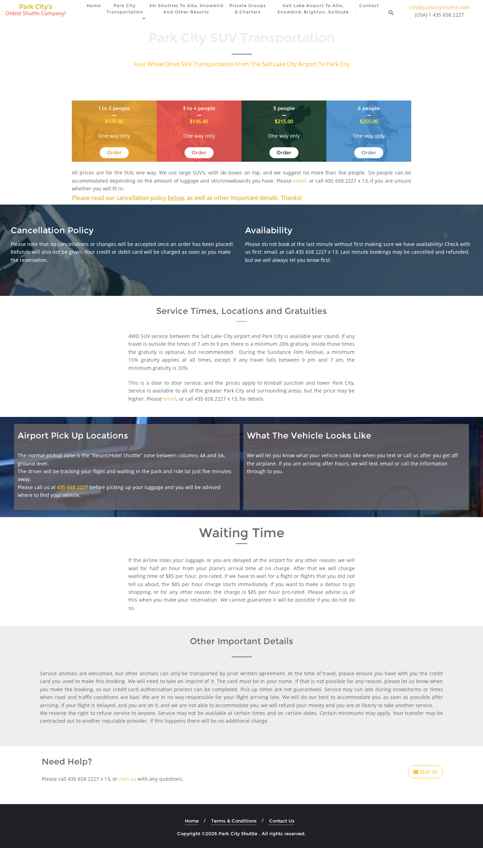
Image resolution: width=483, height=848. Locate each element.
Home (192, 821)
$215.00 (284, 121)
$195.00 (199, 121)
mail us (127, 778)
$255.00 (369, 121)
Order (114, 152)
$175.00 (114, 121)
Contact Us (282, 821)
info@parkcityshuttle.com (439, 7)
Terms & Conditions (234, 821)
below (176, 198)
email (299, 180)
